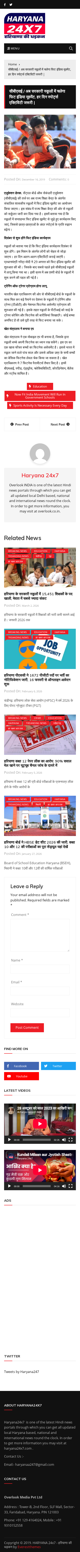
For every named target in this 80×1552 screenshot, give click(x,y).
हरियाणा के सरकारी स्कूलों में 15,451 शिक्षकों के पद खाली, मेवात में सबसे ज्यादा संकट (38, 596)
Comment (20, 914)
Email (16, 982)
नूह (50, 556)
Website (17, 1004)
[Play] (9, 1140)
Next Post (58, 424)
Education (40, 386)
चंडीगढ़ (39, 556)
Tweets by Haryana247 (21, 1371)
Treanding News (18, 556)
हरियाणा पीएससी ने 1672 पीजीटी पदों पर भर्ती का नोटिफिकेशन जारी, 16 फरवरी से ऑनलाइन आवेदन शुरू (37, 679)
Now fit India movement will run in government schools (40, 395)
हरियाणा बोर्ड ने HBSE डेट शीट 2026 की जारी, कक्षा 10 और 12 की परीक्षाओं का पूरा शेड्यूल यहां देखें (39, 844)
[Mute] (64, 1140)
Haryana (60, 550)
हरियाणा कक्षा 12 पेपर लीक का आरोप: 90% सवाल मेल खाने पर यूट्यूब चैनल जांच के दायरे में (37, 763)
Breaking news (17, 550)
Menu (14, 48)
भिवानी (38, 804)
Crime (37, 717)
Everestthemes (29, 1547)
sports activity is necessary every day (40, 405)
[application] (40, 1124)
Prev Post (22, 424)
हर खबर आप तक (15, 561)
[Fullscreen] (71, 1140)
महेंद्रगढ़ (57, 723)
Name (17, 960)
